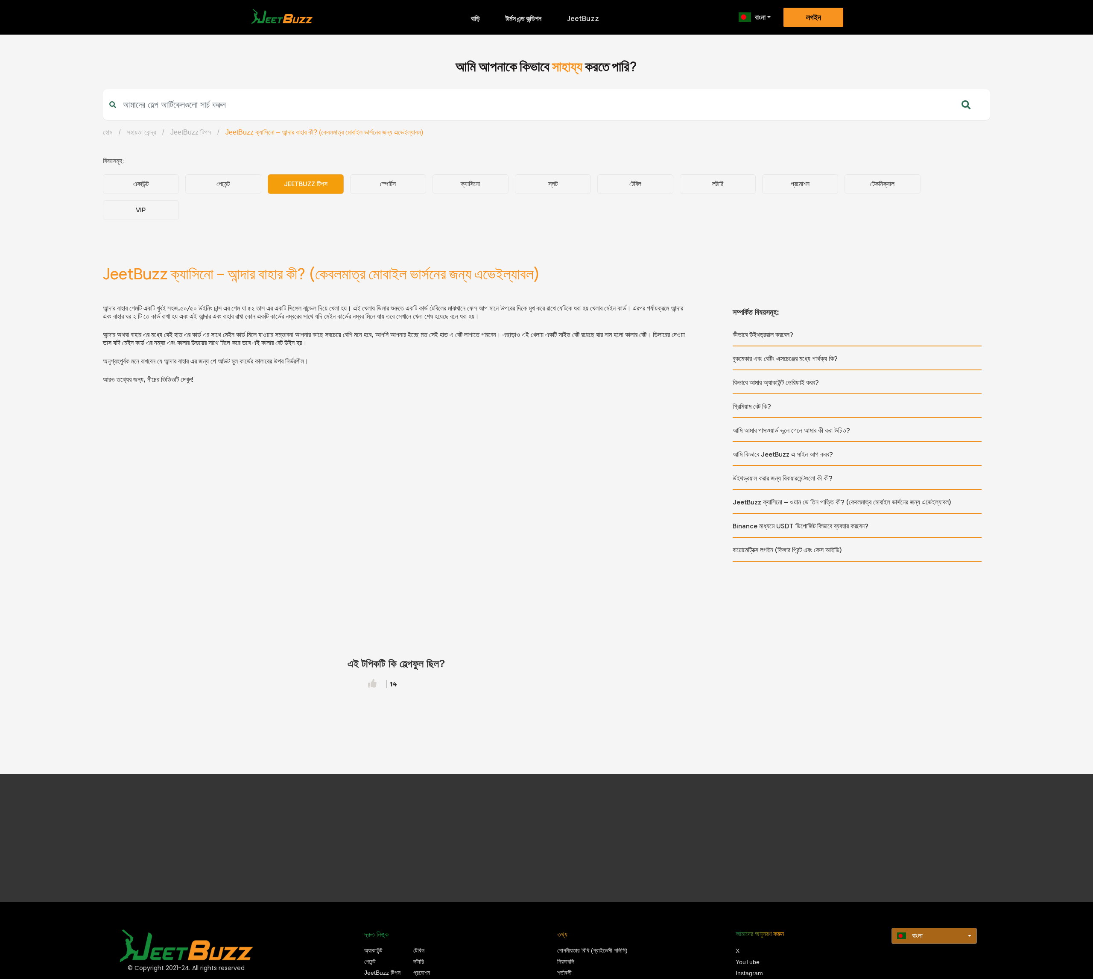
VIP (141, 210)
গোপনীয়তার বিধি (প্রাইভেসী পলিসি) (592, 950)
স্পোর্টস (388, 184)
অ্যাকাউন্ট (373, 950)
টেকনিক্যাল (882, 184)
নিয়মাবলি (565, 961)
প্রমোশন (800, 184)
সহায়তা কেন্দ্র (141, 132)
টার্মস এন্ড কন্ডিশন (523, 18)
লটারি (717, 184)
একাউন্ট (141, 184)
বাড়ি (475, 18)
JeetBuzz (583, 18)
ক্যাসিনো (470, 184)
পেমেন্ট (223, 184)
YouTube (748, 961)
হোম (107, 132)
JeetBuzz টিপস (190, 132)
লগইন (813, 17)
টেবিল (635, 184)
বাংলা (760, 17)
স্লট (553, 184)
